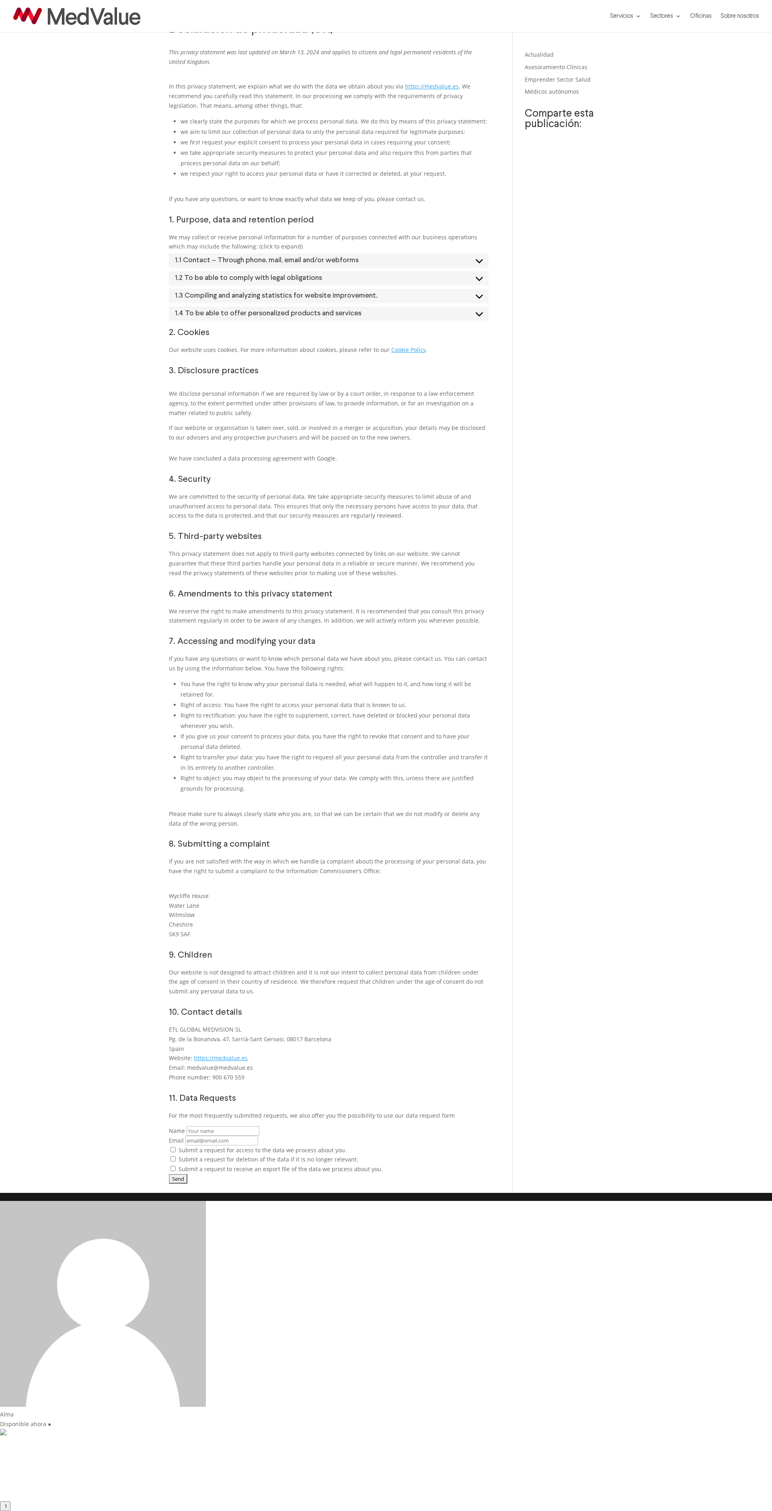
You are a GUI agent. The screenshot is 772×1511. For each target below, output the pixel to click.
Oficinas (701, 16)
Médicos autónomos (552, 91)
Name (177, 1131)
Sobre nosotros (740, 16)
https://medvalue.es (432, 86)
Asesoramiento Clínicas (556, 67)
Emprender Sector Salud (558, 79)
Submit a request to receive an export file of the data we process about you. (280, 1169)
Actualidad (539, 54)
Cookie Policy (408, 350)
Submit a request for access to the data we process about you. (262, 1150)
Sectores (661, 16)
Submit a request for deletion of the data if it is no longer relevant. (267, 1159)
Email (176, 1140)
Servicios (621, 16)
